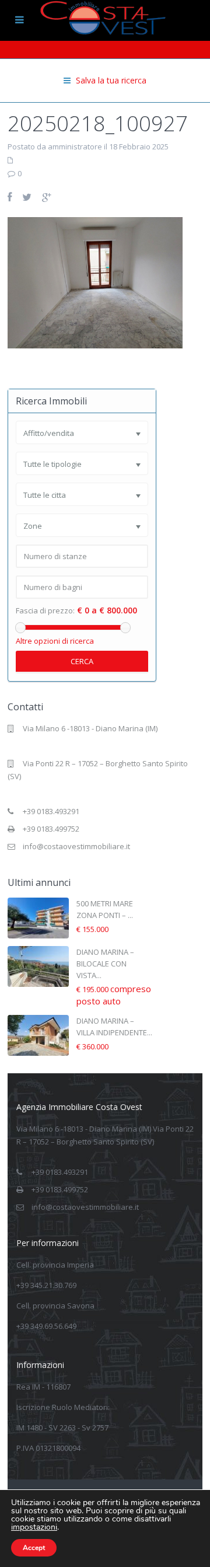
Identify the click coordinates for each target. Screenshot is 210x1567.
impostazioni (34, 1527)
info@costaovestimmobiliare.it (76, 846)
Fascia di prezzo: (45, 611)
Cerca (82, 661)
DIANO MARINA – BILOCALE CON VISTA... (105, 963)
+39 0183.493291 (51, 811)
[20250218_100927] (95, 282)
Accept (34, 1547)
